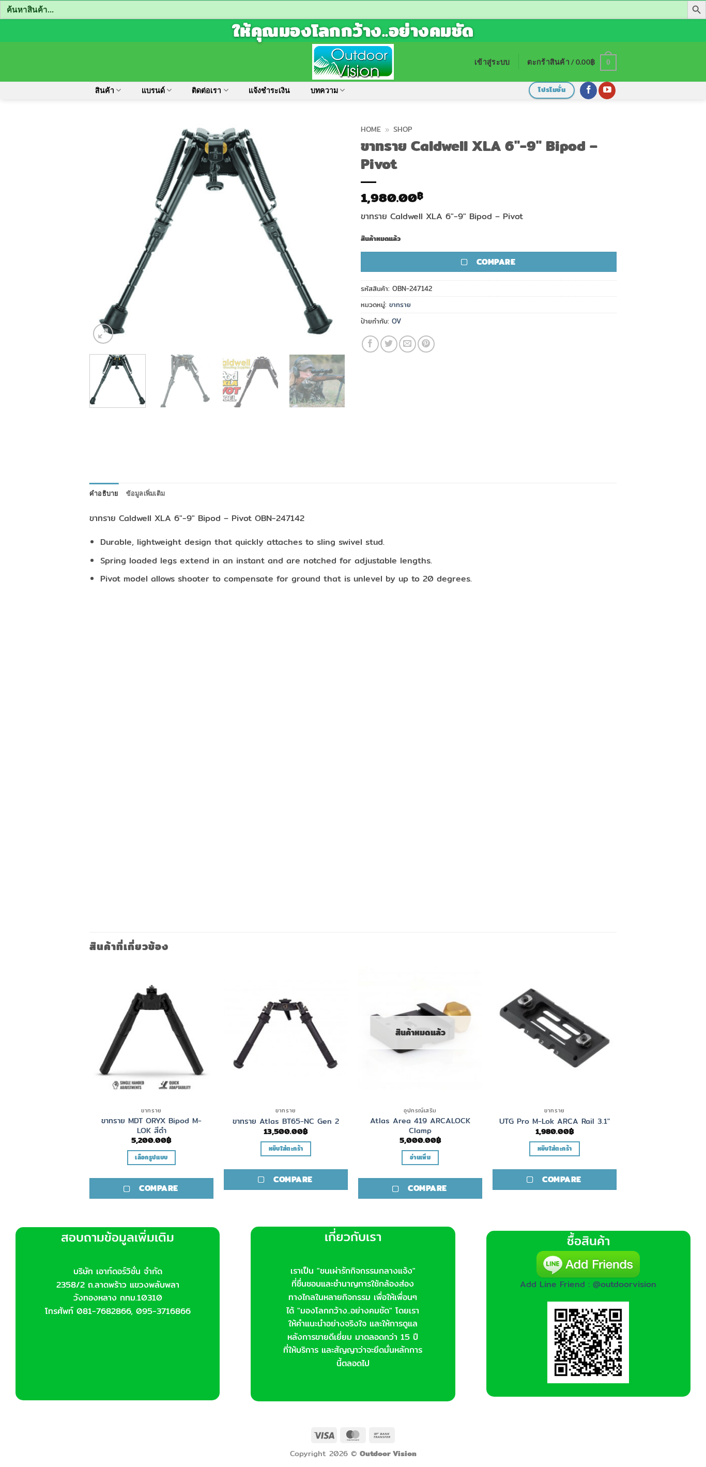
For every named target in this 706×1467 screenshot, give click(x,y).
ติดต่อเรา (206, 90)
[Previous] (107, 233)
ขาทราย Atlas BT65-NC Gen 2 (286, 1121)
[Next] (327, 233)
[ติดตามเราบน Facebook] (588, 90)
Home (371, 129)
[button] (492, 62)
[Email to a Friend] (407, 344)
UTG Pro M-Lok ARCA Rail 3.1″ (554, 1121)
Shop (402, 129)
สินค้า (104, 90)
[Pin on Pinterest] (426, 344)
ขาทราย (400, 304)
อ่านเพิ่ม (420, 1157)
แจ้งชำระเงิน (269, 90)
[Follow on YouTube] (607, 90)
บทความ (324, 90)
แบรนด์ (153, 90)
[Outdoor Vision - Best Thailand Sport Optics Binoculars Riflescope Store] (353, 61)
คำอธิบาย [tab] (104, 493)
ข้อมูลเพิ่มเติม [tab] (145, 493)
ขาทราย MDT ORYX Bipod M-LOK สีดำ (151, 1125)
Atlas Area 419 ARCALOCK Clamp (420, 1125)
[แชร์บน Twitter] (388, 344)
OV (396, 321)
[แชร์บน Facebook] (370, 344)
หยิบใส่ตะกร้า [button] (286, 1148)
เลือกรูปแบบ (151, 1157)
